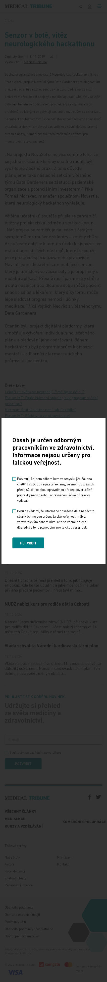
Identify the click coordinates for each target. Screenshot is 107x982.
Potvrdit (28, 543)
